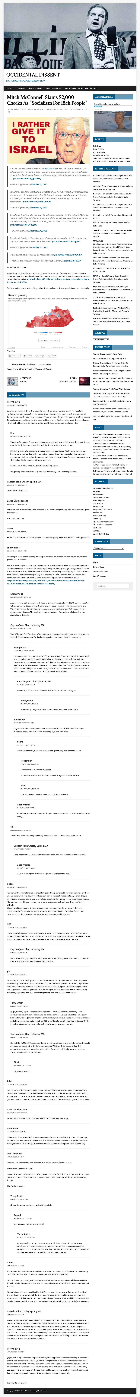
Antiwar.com (98, 494)
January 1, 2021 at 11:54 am (26, 808)
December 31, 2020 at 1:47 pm (17, 405)
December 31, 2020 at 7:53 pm (24, 650)
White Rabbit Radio (101, 533)
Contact (10, 88)
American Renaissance (103, 488)
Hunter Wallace (36, 109)
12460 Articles (44, 364)
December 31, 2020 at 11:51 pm (17, 1132)
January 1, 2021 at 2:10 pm (19, 1199)
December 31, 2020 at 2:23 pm (17, 504)
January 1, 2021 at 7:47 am (19, 1006)
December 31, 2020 (18, 109)
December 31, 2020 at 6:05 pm (20, 628)
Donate (21, 88)
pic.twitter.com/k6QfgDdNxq (27, 178)
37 (9, 112)
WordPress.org (99, 575)
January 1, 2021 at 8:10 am (15, 1314)
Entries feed (98, 566)
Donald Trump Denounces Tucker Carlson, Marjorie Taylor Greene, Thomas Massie (112, 233)
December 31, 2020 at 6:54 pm (17, 975)
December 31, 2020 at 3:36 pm (17, 532)
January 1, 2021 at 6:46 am (26, 685)
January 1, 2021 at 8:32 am (22, 849)
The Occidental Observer (104, 521)
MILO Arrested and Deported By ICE (109, 358)
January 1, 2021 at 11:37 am (26, 745)
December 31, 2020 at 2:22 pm (17, 485)
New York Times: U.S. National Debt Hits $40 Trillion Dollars (111, 321)
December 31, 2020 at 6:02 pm (20, 597)
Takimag (97, 518)
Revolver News (99, 515)
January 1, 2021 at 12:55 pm (30, 764)
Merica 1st (97, 512)
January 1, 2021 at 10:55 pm (30, 789)
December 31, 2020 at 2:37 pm (20, 436)
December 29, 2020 (71, 260)
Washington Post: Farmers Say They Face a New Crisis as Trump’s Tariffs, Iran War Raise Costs (113, 381)
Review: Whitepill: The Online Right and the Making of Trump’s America (111, 311)
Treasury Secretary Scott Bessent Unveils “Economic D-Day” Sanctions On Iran (111, 395)
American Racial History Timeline (80, 88)
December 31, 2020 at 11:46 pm (24, 723)
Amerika (96, 491)
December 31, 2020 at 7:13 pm (17, 1084)
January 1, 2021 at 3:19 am (15, 1157)
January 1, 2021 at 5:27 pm (26, 1237)
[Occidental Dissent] (70, 67)
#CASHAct (49, 168)
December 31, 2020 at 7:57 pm (17, 1113)
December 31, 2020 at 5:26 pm (17, 887)
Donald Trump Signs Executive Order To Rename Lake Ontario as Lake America (112, 178)
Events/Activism (53, 88)
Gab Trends (98, 503)
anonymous (13, 547)
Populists (79, 109)
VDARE (96, 530)
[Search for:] (113, 586)
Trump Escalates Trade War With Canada (113, 188)
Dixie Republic (99, 500)
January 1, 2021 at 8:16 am (19, 1037)
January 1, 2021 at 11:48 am (30, 704)
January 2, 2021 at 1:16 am (22, 1065)
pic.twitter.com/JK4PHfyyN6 (23, 224)
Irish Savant (98, 506)
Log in (95, 562)
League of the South (102, 509)
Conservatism (62, 109)
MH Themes (41, 1391)
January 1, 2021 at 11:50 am (26, 868)
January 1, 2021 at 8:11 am (18, 953)
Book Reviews (35, 88)
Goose (10, 884)
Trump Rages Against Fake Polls (107, 353)
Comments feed (100, 571)
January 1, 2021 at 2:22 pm (15, 1352)
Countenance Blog (101, 497)
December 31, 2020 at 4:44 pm (17, 551)
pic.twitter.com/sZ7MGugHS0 (66, 241)
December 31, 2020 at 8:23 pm (20, 830)
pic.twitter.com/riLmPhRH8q (67, 254)
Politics (72, 109)
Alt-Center (51, 109)
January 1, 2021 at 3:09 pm (23, 1218)
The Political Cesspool (103, 524)
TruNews (97, 527)
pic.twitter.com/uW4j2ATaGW (37, 201)
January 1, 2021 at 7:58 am (15, 1266)
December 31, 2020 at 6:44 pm (17, 927)
